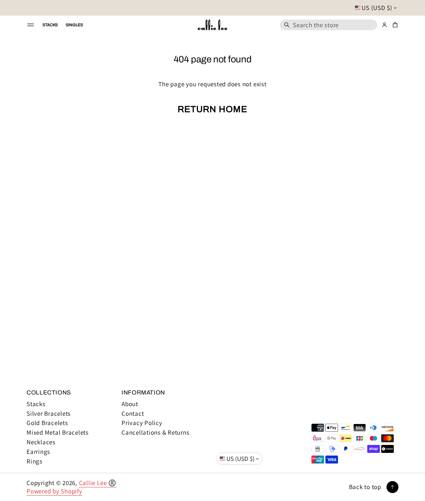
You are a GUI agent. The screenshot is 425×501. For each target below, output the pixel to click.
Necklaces (41, 442)
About (130, 403)
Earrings (38, 451)
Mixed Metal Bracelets (58, 432)
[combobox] (328, 25)
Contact (133, 413)
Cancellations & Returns (155, 432)
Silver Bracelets (49, 413)
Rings (34, 461)
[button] (328, 25)
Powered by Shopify (54, 491)
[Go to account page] (384, 25)
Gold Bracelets (47, 422)
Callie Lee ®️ (98, 483)
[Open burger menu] (31, 25)
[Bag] (394, 25)
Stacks (36, 403)
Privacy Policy (142, 422)
